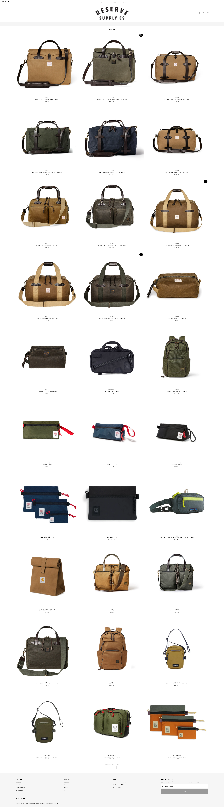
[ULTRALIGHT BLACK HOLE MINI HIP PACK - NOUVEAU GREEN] (176, 502)
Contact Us (18, 782)
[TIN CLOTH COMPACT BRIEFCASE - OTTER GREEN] (47, 649)
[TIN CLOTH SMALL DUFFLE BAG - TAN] (47, 283)
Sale (142, 24)
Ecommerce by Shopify (52, 803)
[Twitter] (5, 2)
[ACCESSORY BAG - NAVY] (47, 502)
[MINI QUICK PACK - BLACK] (112, 356)
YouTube (66, 787)
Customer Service (20, 787)
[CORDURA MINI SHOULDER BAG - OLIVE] (47, 722)
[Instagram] (3, 2)
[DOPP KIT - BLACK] (176, 429)
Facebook (66, 785)
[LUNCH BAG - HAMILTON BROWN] (47, 576)
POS (41, 803)
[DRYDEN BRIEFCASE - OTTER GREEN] (176, 576)
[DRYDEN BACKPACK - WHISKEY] (112, 649)
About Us (18, 785)
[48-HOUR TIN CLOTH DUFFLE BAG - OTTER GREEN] (112, 210)
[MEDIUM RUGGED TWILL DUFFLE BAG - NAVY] (112, 137)
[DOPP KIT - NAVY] (112, 429)
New (73, 24)
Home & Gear (122, 24)
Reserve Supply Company (32, 803)
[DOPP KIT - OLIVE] (47, 429)
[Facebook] (1, 2)
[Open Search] (200, 13)
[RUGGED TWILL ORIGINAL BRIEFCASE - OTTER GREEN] (112, 64)
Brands (134, 24)
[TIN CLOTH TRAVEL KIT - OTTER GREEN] (47, 356)
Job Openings (19, 790)
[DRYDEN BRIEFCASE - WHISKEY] (112, 576)
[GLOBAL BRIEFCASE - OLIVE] (112, 722)
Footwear (94, 24)
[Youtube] (8, 2)
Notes (150, 24)
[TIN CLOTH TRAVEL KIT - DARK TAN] (176, 283)
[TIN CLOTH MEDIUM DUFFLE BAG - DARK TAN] (176, 210)
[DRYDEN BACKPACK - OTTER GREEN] (176, 356)
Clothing (82, 24)
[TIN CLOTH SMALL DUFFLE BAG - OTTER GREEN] (112, 283)
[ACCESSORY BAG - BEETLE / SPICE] (176, 722)
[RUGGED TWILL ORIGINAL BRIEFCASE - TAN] (47, 64)
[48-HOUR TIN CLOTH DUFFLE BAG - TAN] (47, 210)
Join (185, 791)
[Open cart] (207, 13)
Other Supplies (108, 24)
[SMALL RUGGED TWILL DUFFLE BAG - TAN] (176, 137)
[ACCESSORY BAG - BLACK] (112, 502)
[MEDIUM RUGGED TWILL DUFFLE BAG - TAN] (176, 64)
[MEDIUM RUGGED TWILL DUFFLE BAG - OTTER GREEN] (47, 137)
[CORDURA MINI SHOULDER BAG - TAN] (176, 649)
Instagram (66, 782)
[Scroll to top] (220, 804)
